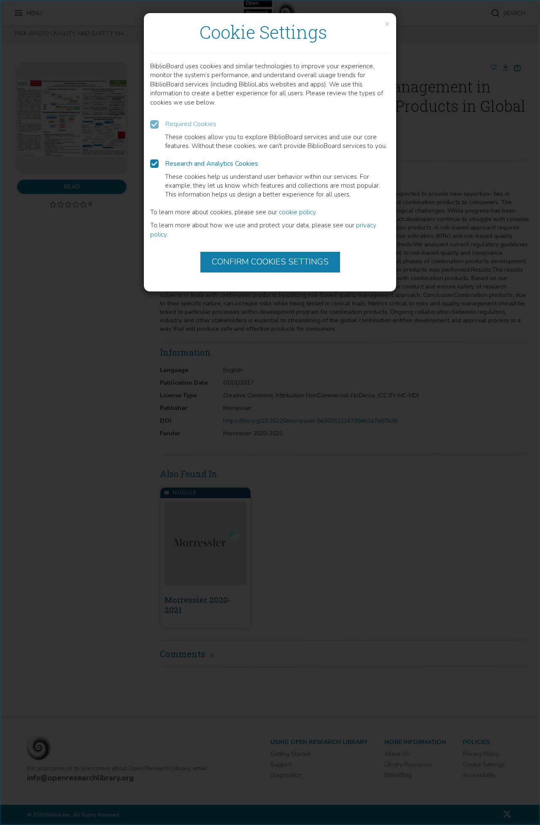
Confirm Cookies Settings (270, 261)
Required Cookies (190, 124)
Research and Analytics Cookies (211, 163)
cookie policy (297, 212)
